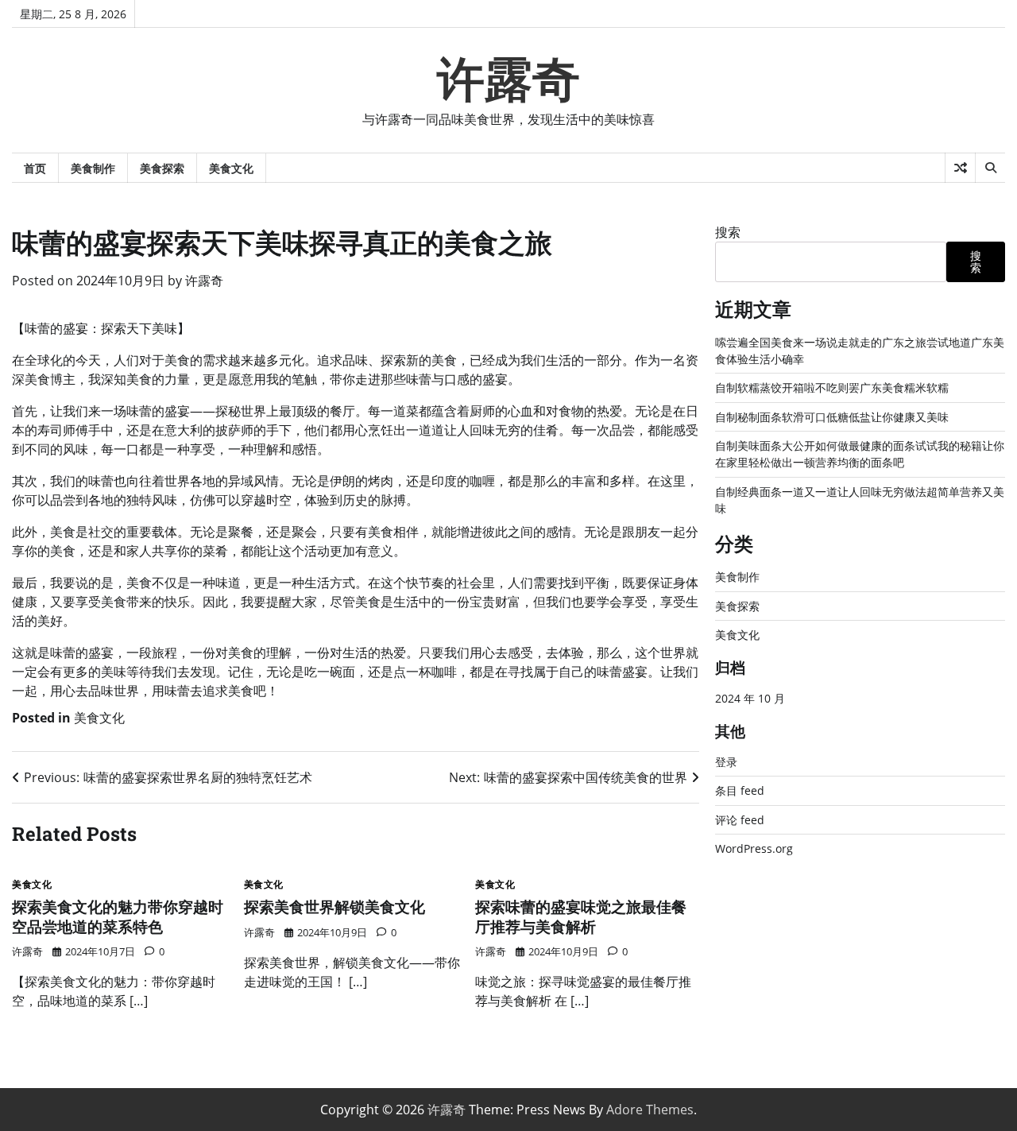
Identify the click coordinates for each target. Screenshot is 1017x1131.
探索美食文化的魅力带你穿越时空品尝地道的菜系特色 (117, 916)
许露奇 (508, 79)
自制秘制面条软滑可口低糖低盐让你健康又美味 (832, 416)
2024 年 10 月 (750, 698)
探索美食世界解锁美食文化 (334, 906)
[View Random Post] (960, 168)
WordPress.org (754, 848)
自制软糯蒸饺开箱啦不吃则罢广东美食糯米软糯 (832, 387)
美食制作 (93, 168)
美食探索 (162, 168)
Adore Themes (650, 1109)
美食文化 (231, 168)
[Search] (990, 168)
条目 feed (739, 790)
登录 (726, 761)
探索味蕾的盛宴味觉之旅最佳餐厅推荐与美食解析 (580, 916)
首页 (35, 168)
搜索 (728, 232)
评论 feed (739, 819)
